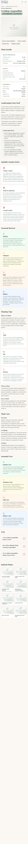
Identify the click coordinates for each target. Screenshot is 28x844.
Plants (2, 6)
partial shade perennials (11, 6)
